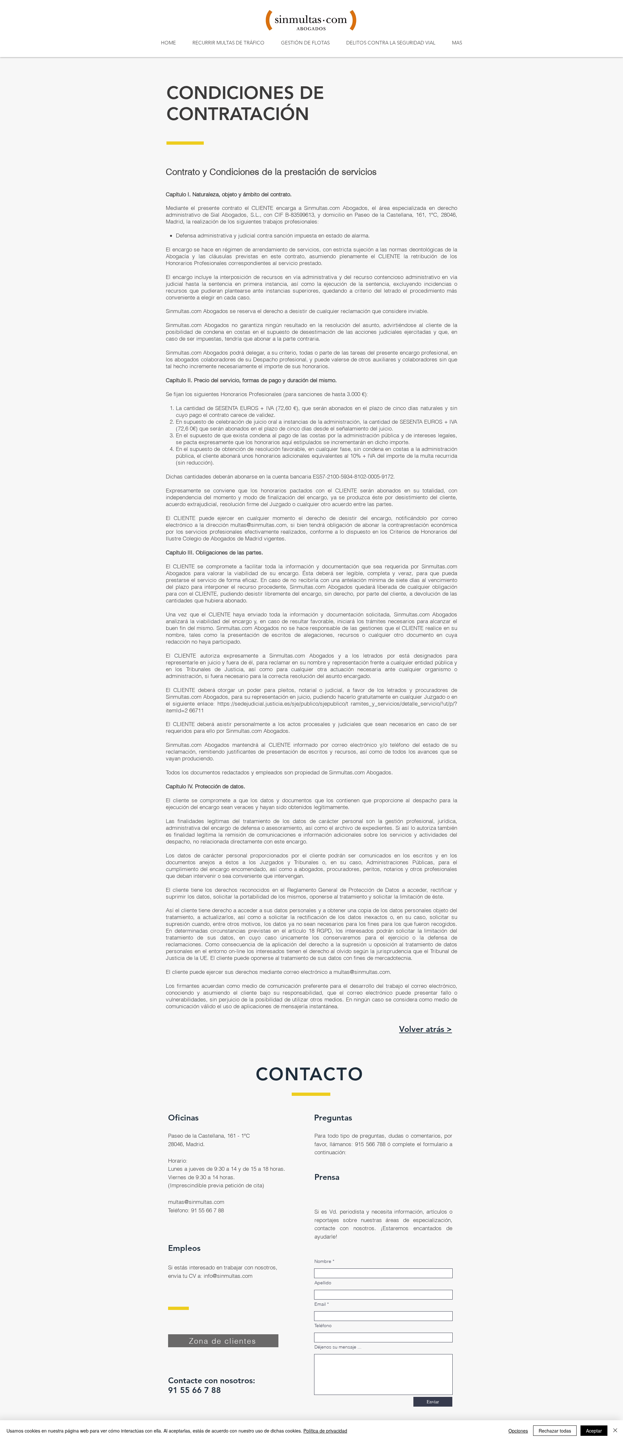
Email (320, 1304)
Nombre (322, 1261)
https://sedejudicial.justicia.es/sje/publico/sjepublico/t (282, 703)
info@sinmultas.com (228, 1275)
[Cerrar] (615, 1430)
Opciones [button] (518, 1430)
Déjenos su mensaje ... (337, 1347)
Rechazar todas (555, 1430)
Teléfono (323, 1325)
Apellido (322, 1282)
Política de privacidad (325, 1430)
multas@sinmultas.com (258, 524)
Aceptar (594, 1430)
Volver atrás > (425, 1029)
